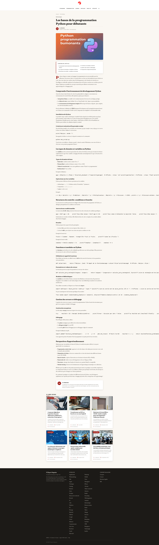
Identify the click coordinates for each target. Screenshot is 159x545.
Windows (71, 505)
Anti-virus (71, 526)
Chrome (86, 486)
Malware (71, 521)
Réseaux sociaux (88, 505)
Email (86, 507)
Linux (70, 491)
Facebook (71, 528)
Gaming (77, 8)
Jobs (70, 503)
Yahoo (86, 510)
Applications (72, 474)
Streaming (62, 8)
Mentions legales (104, 479)
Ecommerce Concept (54, 537)
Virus (86, 479)
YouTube (87, 521)
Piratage (71, 510)
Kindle (86, 493)
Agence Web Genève (63, 537)
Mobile (86, 477)
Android (86, 500)
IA (98, 8)
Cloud (70, 519)
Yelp (69, 537)
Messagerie (87, 481)
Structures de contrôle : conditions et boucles (68, 71)
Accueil (57, 14)
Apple (70, 481)
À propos (72, 387)
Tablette (71, 514)
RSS (101, 481)
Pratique (83, 8)
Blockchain (87, 519)
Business (71, 488)
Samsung (87, 474)
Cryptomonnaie (73, 524)
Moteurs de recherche (74, 495)
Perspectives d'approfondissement (88, 69)
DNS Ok (47, 537)
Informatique (62, 14)
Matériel (71, 512)
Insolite (89, 8)
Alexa (86, 517)
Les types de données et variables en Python (68, 69)
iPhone (86, 484)
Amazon (86, 491)
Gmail (70, 531)
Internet (86, 514)
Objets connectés (88, 488)
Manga (86, 512)
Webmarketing (70, 8)
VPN (86, 524)
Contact (102, 477)
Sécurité (94, 8)
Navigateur (87, 526)
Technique (71, 484)
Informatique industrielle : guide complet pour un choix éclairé (78, 448)
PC (70, 507)
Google (71, 517)
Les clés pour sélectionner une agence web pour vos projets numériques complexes (56, 448)
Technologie (87, 528)
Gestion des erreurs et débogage (88, 67)
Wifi (70, 479)
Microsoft (71, 533)
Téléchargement (88, 498)
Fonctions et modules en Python (88, 65)
